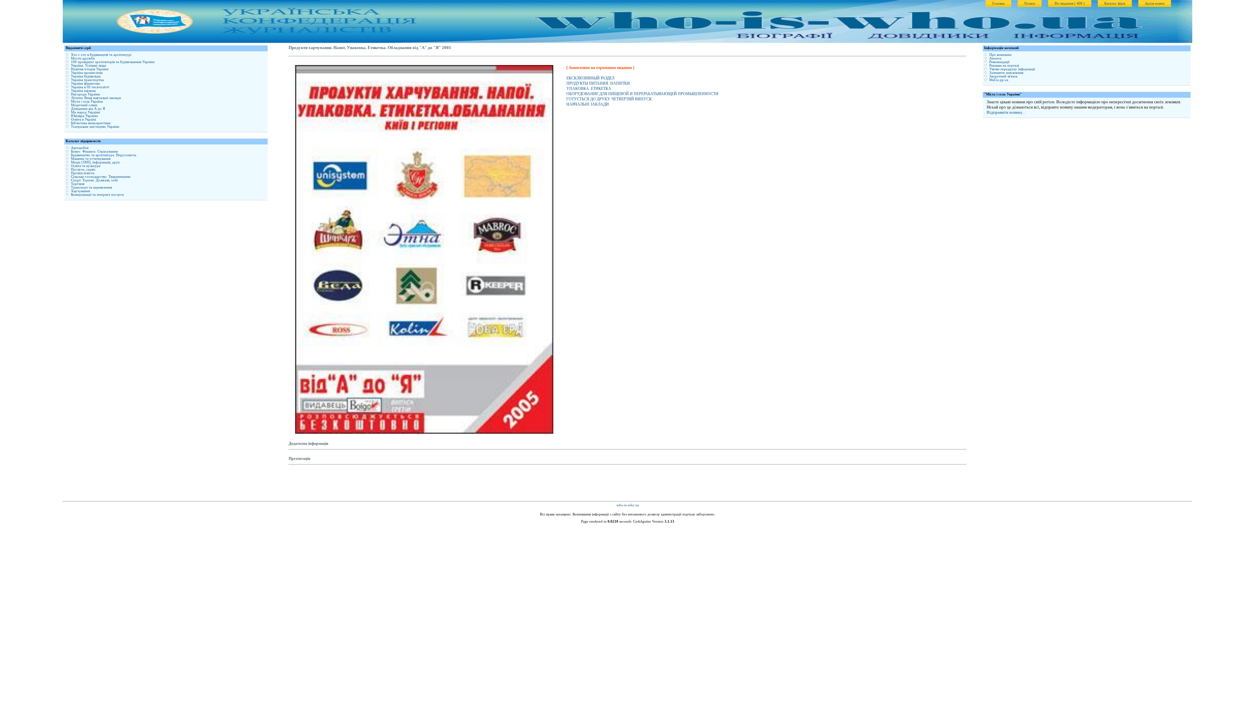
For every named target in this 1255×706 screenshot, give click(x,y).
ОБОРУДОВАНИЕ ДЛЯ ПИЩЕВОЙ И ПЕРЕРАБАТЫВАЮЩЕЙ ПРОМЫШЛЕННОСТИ (642, 94)
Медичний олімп (84, 105)
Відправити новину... (1006, 112)
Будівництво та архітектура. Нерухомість (103, 155)
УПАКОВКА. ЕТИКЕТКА (588, 88)
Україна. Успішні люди (88, 65)
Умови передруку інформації (1012, 69)
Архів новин (1154, 3)
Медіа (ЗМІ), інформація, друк (95, 162)
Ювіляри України (84, 116)
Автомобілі (80, 148)
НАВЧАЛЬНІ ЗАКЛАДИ (587, 104)
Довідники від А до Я (88, 108)
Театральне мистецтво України (95, 126)
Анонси (995, 58)
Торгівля (77, 184)
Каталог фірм (1114, 3)
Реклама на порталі (1004, 65)
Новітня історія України (90, 69)
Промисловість (82, 173)
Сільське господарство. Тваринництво (101, 176)
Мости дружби (83, 58)
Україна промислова (87, 73)
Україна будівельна (86, 76)
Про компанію (1000, 55)
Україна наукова (83, 90)
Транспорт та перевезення (91, 187)
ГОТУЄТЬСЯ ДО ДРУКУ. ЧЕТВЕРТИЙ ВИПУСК (609, 99)
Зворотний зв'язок (1003, 76)
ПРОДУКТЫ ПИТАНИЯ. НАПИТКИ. (598, 83)
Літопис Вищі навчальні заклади (96, 98)
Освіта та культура (85, 166)
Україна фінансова (85, 83)
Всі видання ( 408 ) (1070, 3)
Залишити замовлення (1006, 73)
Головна (998, 3)
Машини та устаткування (90, 158)
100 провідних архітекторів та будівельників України (113, 62)
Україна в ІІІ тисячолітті (90, 87)
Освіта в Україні (83, 119)
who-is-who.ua (627, 505)
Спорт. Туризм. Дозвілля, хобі (94, 180)
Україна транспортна (87, 80)
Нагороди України (85, 94)
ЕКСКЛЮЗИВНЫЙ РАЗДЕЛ (590, 78)
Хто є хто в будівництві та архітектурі (101, 55)
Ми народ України (85, 112)
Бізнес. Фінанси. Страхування (94, 151)
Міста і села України (87, 101)
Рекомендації (999, 62)
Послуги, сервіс (83, 169)
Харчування (80, 191)
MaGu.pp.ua (998, 80)
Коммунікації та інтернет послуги (97, 194)
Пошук (1029, 3)
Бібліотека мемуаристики (90, 123)
